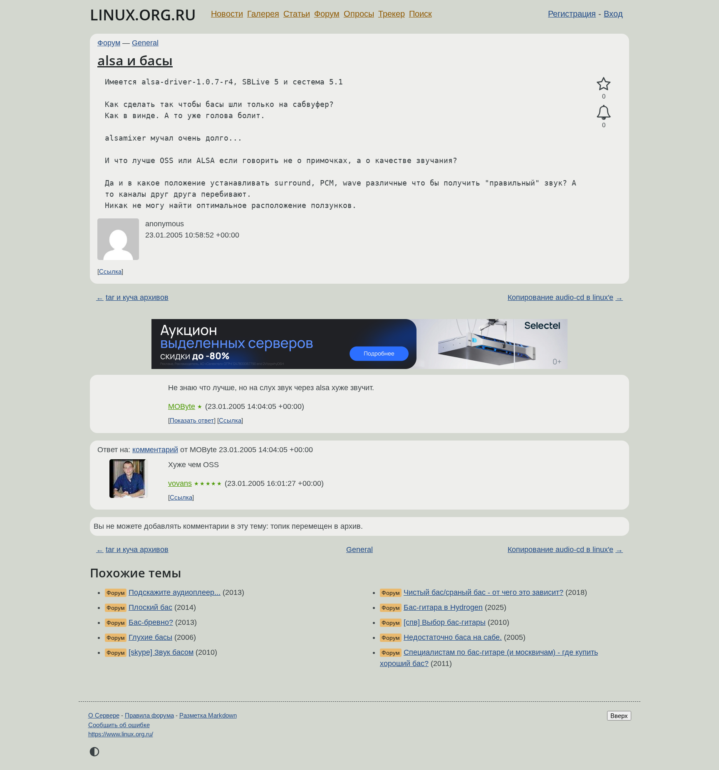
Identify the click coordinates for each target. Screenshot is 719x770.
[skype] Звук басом (161, 652)
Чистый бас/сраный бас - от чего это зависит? (483, 592)
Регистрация (572, 13)
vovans (180, 483)
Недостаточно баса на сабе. (453, 637)
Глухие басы (150, 637)
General (145, 43)
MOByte (181, 406)
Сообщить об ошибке (119, 724)
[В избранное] (603, 84)
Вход (613, 13)
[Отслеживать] (603, 112)
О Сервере (103, 715)
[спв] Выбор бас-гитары (445, 622)
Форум (327, 13)
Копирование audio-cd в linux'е (560, 297)
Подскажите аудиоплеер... (175, 592)
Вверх (619, 715)
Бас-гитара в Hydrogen (443, 607)
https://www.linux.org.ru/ (120, 734)
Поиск (420, 13)
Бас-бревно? (151, 622)
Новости (227, 13)
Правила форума (149, 715)
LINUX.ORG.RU (143, 15)
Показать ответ (192, 420)
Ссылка (110, 271)
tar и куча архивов (137, 297)
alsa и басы (135, 60)
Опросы (359, 13)
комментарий (155, 450)
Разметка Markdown (208, 715)
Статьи (296, 13)
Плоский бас (150, 607)
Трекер (391, 13)
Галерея (263, 13)
